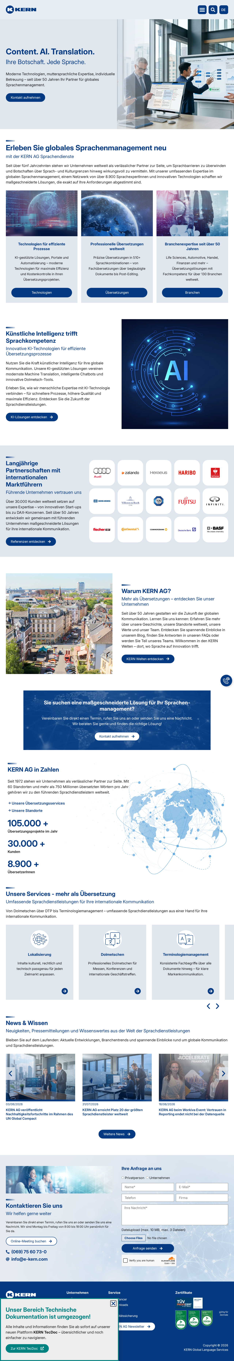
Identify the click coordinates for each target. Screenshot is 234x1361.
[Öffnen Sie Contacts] (226, 680)
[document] (117, 680)
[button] (113, 1303)
